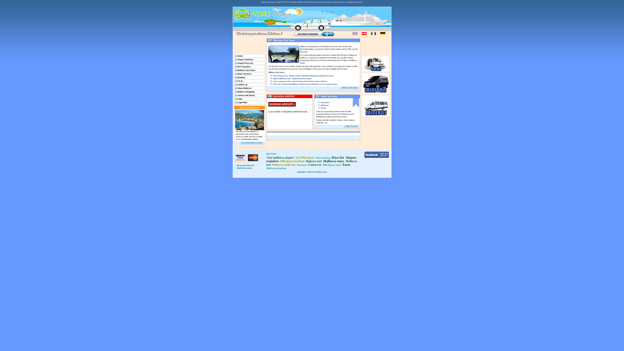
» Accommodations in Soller (251, 142)
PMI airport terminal (292, 161)
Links (239, 99)
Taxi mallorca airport (280, 157)
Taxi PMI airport (304, 157)
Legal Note (242, 102)
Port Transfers (244, 67)
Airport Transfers (245, 59)
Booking (241, 77)
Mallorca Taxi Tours (246, 70)
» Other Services (351, 126)
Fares (346, 164)
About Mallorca (244, 88)
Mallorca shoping (276, 168)
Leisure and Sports (246, 95)
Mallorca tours (333, 161)
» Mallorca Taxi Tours (349, 87)
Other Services (244, 74)
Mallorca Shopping (245, 92)
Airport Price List (245, 63)
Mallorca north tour (284, 164)
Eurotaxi (301, 165)
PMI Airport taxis (332, 165)
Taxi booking (323, 157)
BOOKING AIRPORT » (282, 104)
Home (240, 56)
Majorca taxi (314, 161)
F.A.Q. (240, 81)
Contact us (242, 85)
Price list (338, 157)
